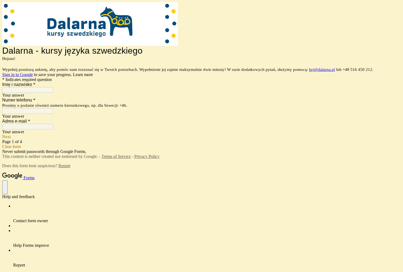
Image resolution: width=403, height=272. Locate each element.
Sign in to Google (17, 74)
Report (64, 165)
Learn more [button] (83, 74)
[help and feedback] (5, 187)
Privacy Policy (147, 156)
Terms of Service (116, 156)
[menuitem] (207, 213)
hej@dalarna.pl (322, 69)
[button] (201, 136)
